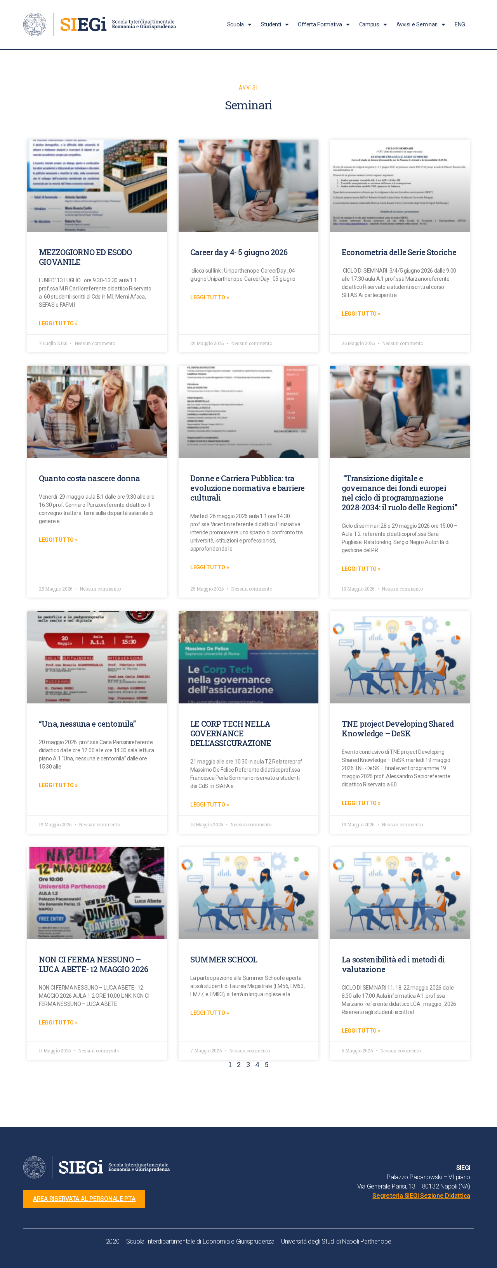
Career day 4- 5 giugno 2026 (239, 252)
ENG (460, 24)
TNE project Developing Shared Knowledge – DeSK (398, 728)
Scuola (235, 24)
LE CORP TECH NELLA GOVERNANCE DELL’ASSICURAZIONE (230, 733)
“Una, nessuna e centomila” (87, 724)
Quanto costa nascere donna (89, 478)
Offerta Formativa (320, 24)
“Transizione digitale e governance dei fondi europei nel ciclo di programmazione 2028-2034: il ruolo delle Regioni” (399, 492)
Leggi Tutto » (58, 323)
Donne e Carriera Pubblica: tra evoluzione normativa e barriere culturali (247, 488)
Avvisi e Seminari (417, 24)
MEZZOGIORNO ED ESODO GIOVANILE (85, 257)
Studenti (271, 24)
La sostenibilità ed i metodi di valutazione (393, 964)
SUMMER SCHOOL (223, 959)
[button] (84, 1199)
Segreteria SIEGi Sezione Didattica (421, 1195)
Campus (369, 24)
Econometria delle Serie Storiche (399, 252)
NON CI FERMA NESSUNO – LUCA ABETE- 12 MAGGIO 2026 (93, 964)
